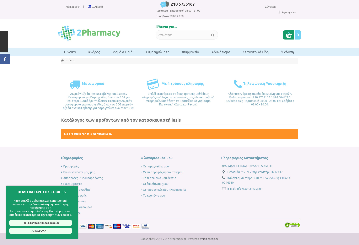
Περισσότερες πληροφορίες (40, 222)
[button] (70, 52)
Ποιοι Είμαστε (72, 184)
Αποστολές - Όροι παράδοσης (83, 178)
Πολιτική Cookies (74, 201)
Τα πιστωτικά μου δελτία (159, 178)
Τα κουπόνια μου (154, 195)
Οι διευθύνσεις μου (155, 184)
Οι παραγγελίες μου (156, 166)
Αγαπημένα (288, 12)
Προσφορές (71, 166)
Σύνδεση (270, 6)
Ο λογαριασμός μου (156, 158)
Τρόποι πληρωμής (75, 195)
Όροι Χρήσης (72, 213)
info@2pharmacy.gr (249, 188)
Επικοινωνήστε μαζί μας (79, 172)
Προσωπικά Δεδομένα (77, 207)
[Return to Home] (62, 60)
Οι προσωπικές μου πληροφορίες (164, 189)
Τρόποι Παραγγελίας (76, 189)
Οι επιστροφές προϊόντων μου (163, 172)
